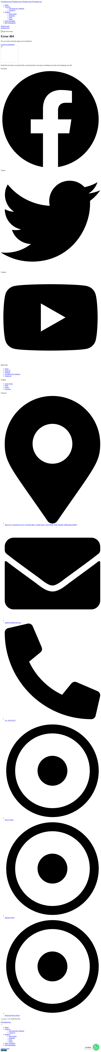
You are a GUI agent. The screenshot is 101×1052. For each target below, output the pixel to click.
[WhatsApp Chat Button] (96, 1047)
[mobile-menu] (1, 30)
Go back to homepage (7, 44)
